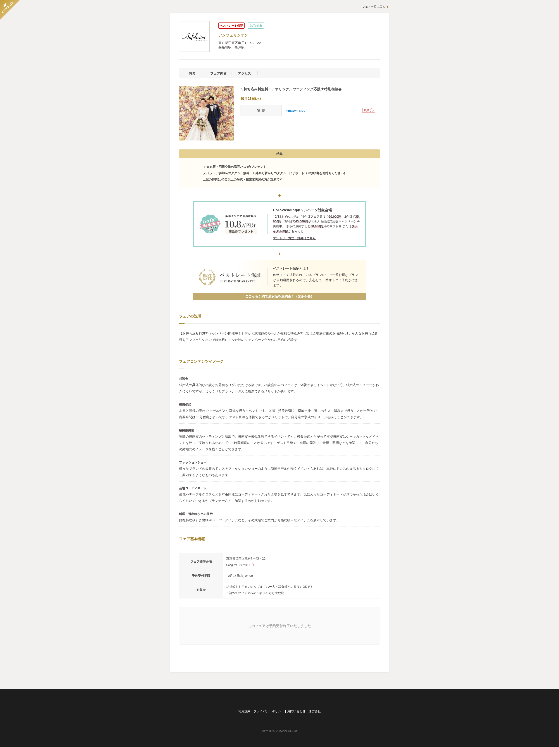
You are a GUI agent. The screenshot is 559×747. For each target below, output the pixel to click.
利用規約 (244, 711)
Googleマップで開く (238, 565)
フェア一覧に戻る (373, 7)
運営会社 (315, 711)
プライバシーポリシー (269, 711)
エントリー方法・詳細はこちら (294, 238)
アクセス (244, 73)
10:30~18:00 (295, 110)
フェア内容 (218, 73)
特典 (192, 73)
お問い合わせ (296, 711)
